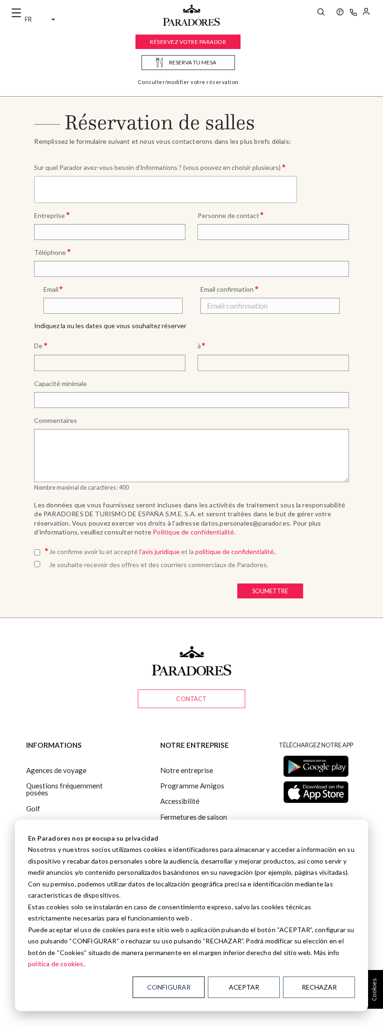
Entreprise (49, 215)
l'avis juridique (159, 551)
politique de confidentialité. (235, 551)
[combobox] (165, 189)
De (38, 346)
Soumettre (270, 591)
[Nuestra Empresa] (340, 13)
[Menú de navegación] (16, 13)
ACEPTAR (244, 987)
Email (50, 289)
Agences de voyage (56, 770)
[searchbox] (40, 189)
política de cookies (56, 964)
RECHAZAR (319, 987)
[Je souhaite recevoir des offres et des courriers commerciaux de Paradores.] (38, 562)
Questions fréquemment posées (64, 789)
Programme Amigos (192, 785)
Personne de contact (228, 215)
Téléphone (50, 252)
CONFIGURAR (169, 987)
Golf (33, 808)
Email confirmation (227, 289)
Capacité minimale (60, 383)
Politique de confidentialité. (194, 532)
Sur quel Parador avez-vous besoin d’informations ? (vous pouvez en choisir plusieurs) (157, 167)
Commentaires (55, 420)
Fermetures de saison (193, 817)
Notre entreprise (186, 770)
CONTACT (191, 699)
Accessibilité (179, 801)
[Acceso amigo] (366, 13)
